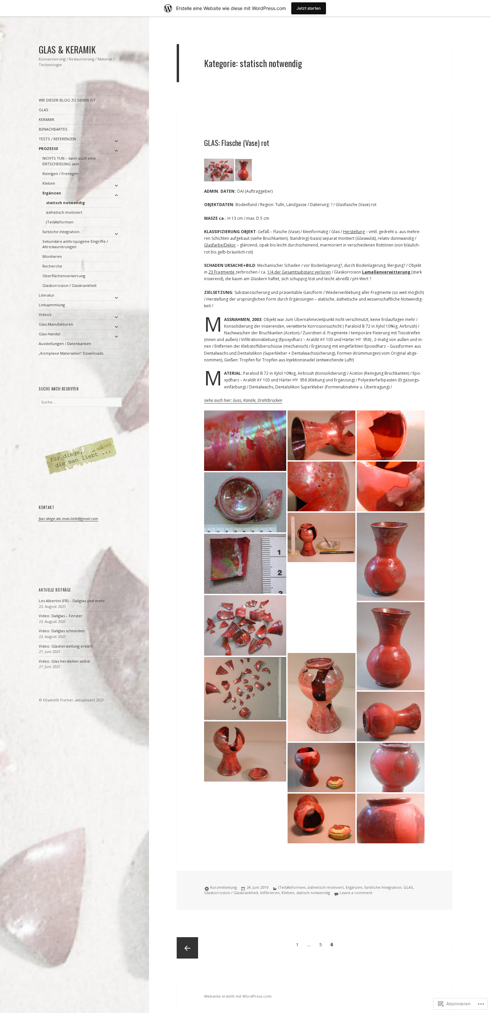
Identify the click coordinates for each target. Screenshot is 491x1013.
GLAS (43, 109)
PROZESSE (48, 148)
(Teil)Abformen (59, 221)
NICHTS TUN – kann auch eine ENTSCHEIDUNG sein (69, 161)
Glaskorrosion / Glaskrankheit (69, 285)
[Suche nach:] (80, 401)
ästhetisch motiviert (64, 212)
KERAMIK (46, 119)
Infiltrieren (270, 892)
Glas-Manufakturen (56, 324)
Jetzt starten (309, 8)
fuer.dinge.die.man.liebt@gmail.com (68, 518)
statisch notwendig (65, 202)
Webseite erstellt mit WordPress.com (238, 996)
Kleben (48, 183)
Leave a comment (356, 892)
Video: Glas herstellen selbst (64, 661)
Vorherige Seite (187, 948)
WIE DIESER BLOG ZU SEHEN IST (67, 100)
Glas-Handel (49, 333)
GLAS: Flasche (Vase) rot (236, 142)
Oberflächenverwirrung (63, 275)
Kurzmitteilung (223, 887)
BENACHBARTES (53, 129)
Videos (45, 314)
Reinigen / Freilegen (60, 173)
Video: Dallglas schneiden (62, 630)
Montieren (52, 256)
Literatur (46, 295)
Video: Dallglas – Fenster (61, 615)
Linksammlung (52, 304)
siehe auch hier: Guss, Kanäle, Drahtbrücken (243, 400)
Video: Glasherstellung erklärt (66, 646)
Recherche (52, 266)
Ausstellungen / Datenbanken (65, 343)
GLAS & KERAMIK (67, 49)
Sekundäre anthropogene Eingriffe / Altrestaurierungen (75, 244)
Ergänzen (51, 192)
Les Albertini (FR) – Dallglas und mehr (72, 600)
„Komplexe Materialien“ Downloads (71, 353)
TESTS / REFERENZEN (57, 138)
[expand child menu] (116, 141)
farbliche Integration (60, 231)
